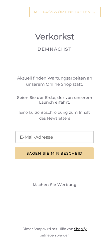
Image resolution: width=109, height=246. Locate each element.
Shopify (80, 229)
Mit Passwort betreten (65, 12)
